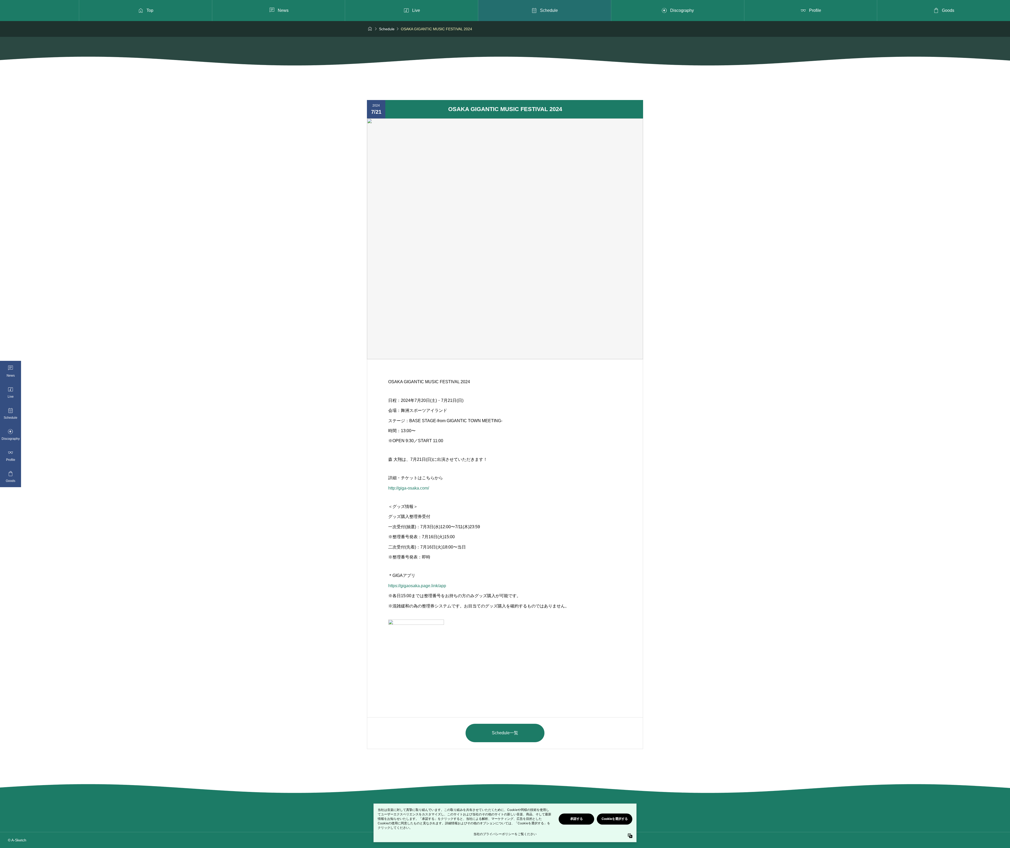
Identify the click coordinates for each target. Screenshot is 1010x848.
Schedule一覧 (505, 733)
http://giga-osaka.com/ (408, 488)
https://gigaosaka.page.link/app (417, 585)
